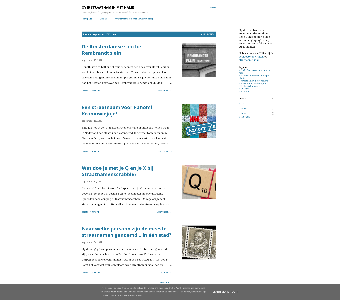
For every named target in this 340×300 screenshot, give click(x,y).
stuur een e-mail (249, 59)
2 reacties (95, 90)
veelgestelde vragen (251, 56)
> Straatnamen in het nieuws (253, 80)
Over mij (103, 18)
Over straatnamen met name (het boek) (134, 18)
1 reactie (94, 212)
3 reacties (95, 151)
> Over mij (244, 88)
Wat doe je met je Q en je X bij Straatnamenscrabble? (117, 171)
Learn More (221, 291)
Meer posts (166, 282)
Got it (235, 291)
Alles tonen (207, 34)
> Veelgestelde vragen (250, 86)
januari (244, 113)
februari (245, 108)
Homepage (87, 18)
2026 (241, 103)
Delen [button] (85, 90)
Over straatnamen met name (108, 7)
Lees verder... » (164, 90)
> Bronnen (244, 91)
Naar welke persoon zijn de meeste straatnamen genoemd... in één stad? (126, 231)
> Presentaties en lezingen (252, 83)
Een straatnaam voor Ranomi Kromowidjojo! (117, 110)
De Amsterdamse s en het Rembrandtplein (112, 49)
